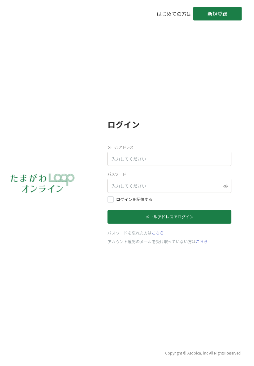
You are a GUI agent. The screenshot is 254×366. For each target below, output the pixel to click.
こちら (158, 233)
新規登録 (217, 13)
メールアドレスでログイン (169, 217)
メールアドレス (120, 147)
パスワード (116, 173)
